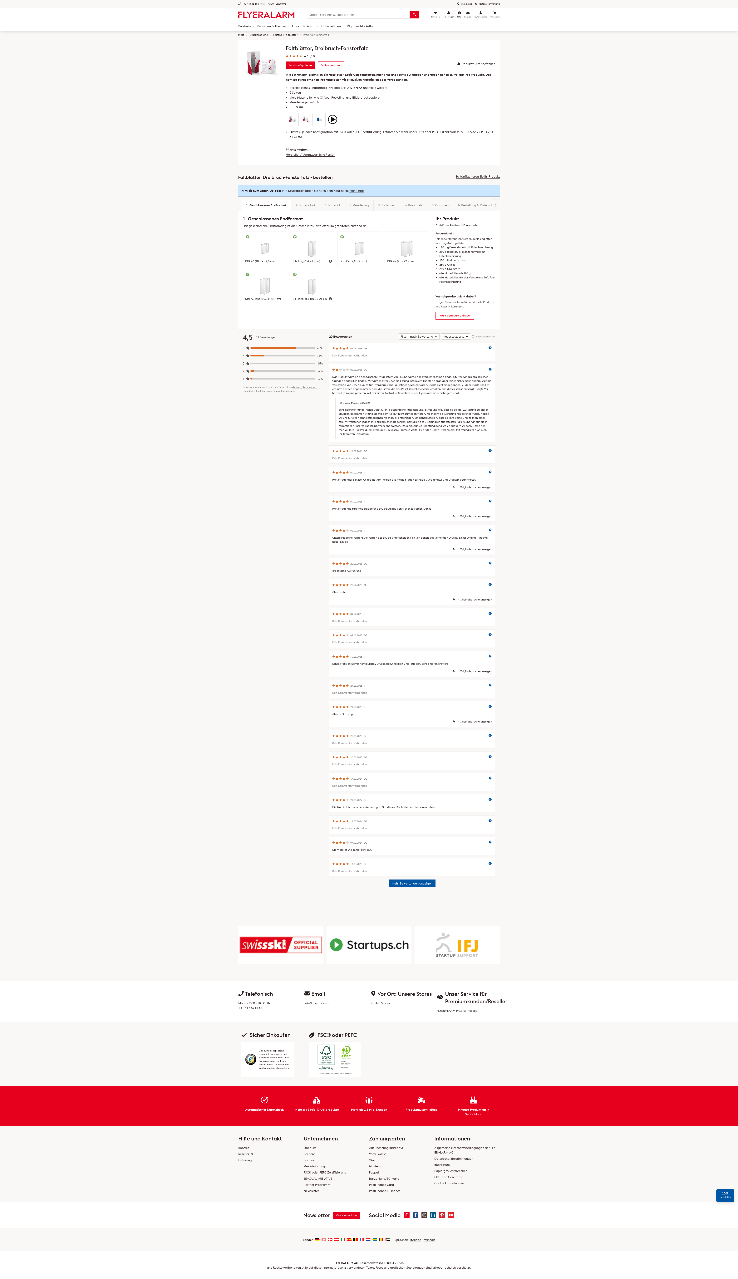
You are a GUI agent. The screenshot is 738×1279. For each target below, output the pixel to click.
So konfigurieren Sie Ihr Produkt (478, 176)
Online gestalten (331, 65)
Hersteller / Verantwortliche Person (310, 154)
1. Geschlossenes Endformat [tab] (266, 205)
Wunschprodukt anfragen (455, 315)
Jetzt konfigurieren (300, 65)
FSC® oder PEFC (427, 132)
